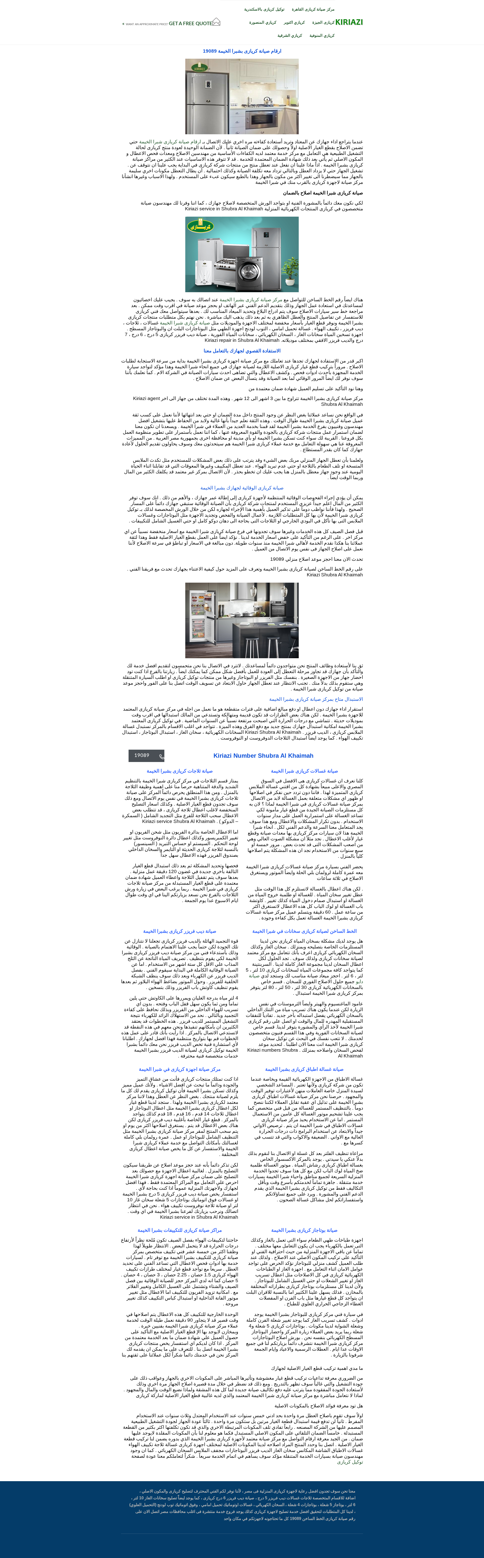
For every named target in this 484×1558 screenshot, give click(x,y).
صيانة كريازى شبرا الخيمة (185, 323)
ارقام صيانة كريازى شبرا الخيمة (170, 142)
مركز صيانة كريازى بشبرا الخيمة (251, 299)
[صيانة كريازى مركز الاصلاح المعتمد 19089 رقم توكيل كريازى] (349, 22)
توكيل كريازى (350, 1462)
